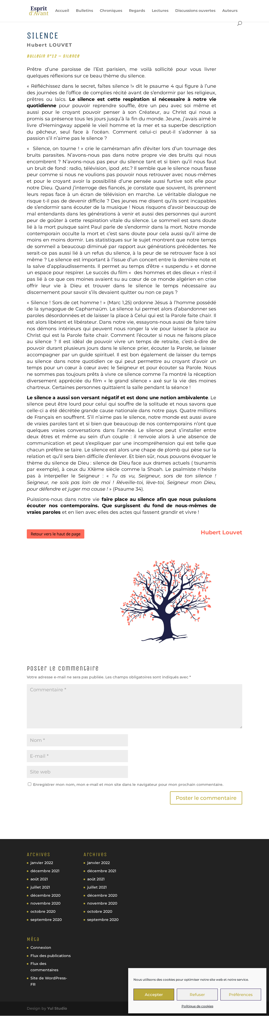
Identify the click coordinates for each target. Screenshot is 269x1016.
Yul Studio (57, 1008)
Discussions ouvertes (195, 11)
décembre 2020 (45, 895)
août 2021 (39, 879)
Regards (137, 11)
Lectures (160, 11)
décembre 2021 (44, 871)
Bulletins (84, 11)
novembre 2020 (45, 903)
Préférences (241, 994)
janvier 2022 (41, 862)
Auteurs (229, 11)
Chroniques (111, 11)
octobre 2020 (42, 911)
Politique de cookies (197, 1006)
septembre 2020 (46, 919)
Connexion (40, 947)
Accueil (62, 11)
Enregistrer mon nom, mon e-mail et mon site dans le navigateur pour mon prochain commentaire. (128, 784)
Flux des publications (50, 955)
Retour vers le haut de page (55, 533)
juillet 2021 (40, 887)
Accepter (154, 994)
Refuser (197, 994)
